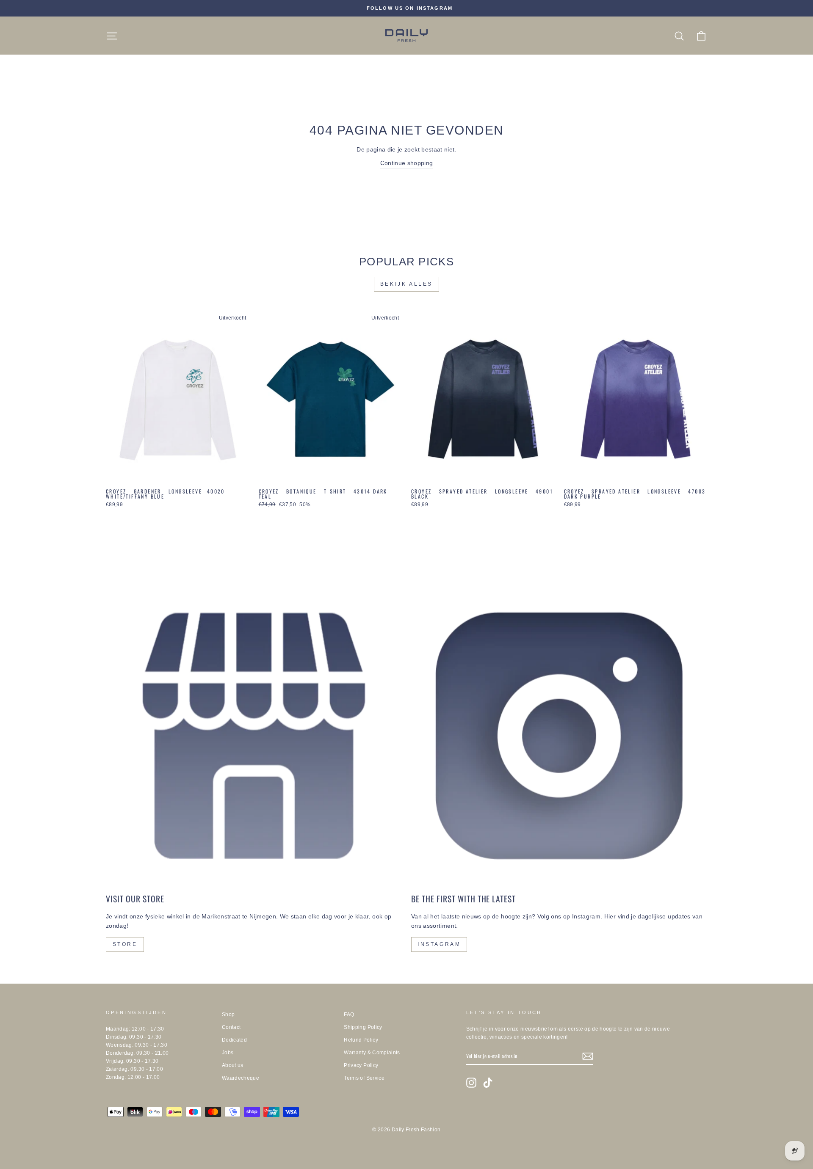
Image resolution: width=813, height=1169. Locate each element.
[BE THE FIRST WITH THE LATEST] (559, 736)
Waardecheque (240, 1078)
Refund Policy (361, 1040)
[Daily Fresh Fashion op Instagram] (471, 1083)
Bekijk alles (406, 284)
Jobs (227, 1053)
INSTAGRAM (439, 944)
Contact (231, 1027)
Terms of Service (364, 1078)
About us (232, 1065)
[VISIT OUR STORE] (254, 736)
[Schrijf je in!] (587, 1056)
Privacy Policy (361, 1065)
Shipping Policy (363, 1027)
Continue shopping (406, 163)
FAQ (349, 1014)
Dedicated (234, 1040)
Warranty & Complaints (372, 1053)
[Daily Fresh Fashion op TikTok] (488, 1083)
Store (125, 944)
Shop (228, 1014)
